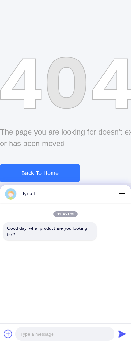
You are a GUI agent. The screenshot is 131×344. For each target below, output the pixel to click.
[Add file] (8, 334)
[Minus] (122, 194)
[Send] (122, 334)
